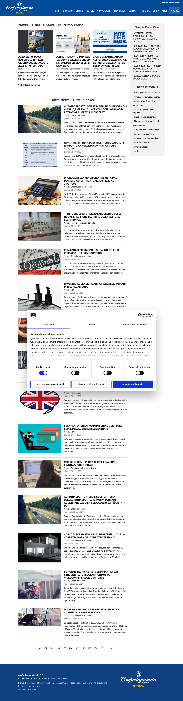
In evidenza (119, 11)
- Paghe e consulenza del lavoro (147, 138)
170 (96, 648)
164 (58, 648)
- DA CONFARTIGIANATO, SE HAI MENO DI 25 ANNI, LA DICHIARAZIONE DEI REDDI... (147, 69)
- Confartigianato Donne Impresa (143, 111)
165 (64, 648)
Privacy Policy (24, 683)
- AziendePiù (138, 105)
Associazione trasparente (81, 683)
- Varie (136, 151)
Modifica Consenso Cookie (56, 683)
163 (51, 648)
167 (77, 648)
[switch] (75, 373)
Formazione (76, 393)
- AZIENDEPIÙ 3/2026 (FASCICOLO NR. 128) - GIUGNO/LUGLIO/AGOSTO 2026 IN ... (145, 37)
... (107, 648)
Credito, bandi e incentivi (81, 187)
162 (45, 648)
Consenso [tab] (48, 324)
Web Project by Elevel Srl (27, 689)
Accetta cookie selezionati (91, 384)
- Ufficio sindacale (141, 147)
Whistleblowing (100, 683)
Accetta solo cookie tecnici (50, 384)
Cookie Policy (38, 683)
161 (39, 648)
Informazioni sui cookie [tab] (134, 324)
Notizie (90, 11)
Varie (73, 149)
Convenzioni (103, 11)
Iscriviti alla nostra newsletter (31, 686)
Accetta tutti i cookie (132, 384)
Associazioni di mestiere (81, 256)
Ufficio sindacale (78, 115)
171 (102, 648)
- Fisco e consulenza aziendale (146, 121)
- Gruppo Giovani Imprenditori (146, 130)
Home (56, 11)
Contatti (133, 11)
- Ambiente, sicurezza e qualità (146, 97)
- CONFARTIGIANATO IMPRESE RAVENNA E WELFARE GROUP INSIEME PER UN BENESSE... (147, 49)
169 (89, 648)
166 (70, 648)
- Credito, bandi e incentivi (144, 117)
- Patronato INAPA (141, 142)
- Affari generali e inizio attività (146, 92)
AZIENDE (146, 11)
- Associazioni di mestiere (144, 101)
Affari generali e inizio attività (83, 468)
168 (83, 648)
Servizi (79, 11)
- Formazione (139, 125)
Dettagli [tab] (92, 324)
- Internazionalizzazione (143, 134)
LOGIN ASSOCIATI (170, 2)
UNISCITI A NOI (160, 11)
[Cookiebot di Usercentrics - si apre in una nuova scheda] (140, 315)
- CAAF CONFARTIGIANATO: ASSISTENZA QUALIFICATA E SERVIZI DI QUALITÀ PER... (146, 59)
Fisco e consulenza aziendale (83, 223)
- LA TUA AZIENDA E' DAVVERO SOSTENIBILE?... (146, 77)
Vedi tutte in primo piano (29, 85)
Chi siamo (68, 11)
